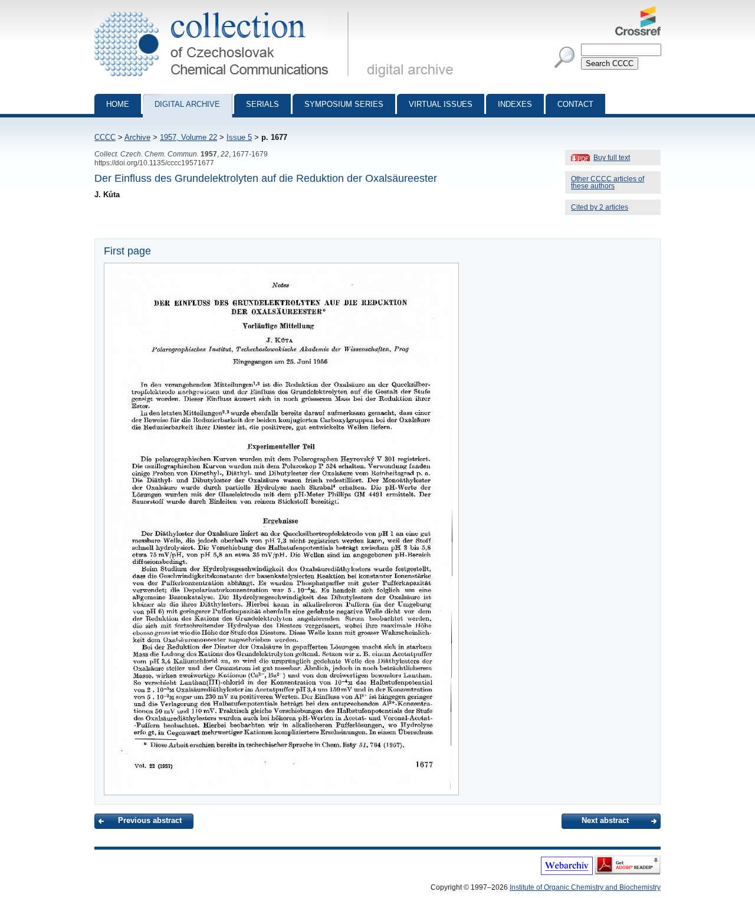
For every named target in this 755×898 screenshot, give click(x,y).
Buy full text (611, 157)
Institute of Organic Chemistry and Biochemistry (585, 887)
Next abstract (605, 820)
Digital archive (187, 104)
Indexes (515, 104)
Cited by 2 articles (599, 207)
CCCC (105, 137)
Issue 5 (239, 137)
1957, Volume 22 (188, 137)
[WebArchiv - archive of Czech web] (567, 872)
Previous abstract (150, 820)
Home (117, 104)
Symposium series (343, 104)
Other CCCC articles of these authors (607, 182)
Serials (262, 104)
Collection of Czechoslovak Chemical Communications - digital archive (225, 10)
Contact (575, 104)
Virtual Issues (440, 104)
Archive (137, 137)
